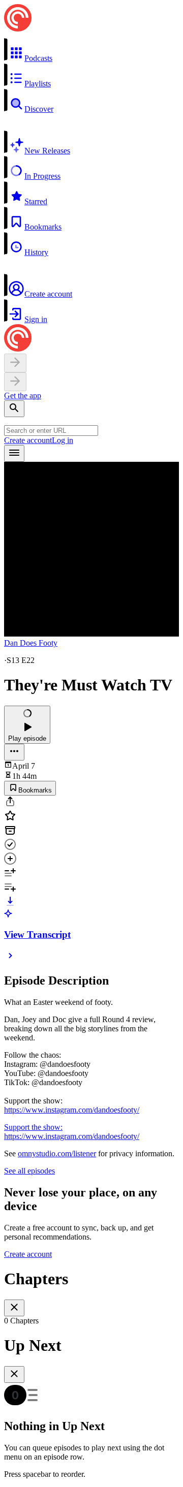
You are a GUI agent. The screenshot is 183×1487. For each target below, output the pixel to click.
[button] (91, 50)
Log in (62, 440)
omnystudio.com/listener (57, 1153)
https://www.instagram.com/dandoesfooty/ (71, 1109)
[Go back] (15, 363)
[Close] (14, 1308)
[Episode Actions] (14, 752)
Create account (28, 440)
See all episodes (29, 1170)
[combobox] (51, 430)
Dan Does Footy (30, 643)
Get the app (22, 395)
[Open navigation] (14, 453)
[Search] (14, 408)
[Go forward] (15, 381)
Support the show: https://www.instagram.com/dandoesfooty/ (71, 1132)
